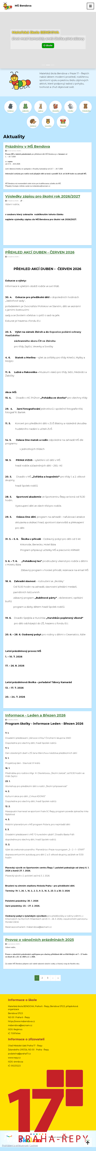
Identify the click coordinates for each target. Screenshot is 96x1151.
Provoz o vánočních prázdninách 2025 (39, 940)
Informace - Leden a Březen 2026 (35, 715)
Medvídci (86, 111)
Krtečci (10, 111)
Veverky (55, 111)
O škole (48, 45)
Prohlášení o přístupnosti (15, 1145)
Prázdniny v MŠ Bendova (27, 146)
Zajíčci (40, 111)
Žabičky (25, 111)
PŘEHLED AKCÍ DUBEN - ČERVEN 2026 (39, 252)
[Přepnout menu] (90, 6)
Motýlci (63, 126)
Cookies (33, 1145)
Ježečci (33, 126)
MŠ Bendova (23, 5)
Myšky (70, 111)
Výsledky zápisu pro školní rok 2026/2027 (42, 196)
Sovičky (48, 126)
